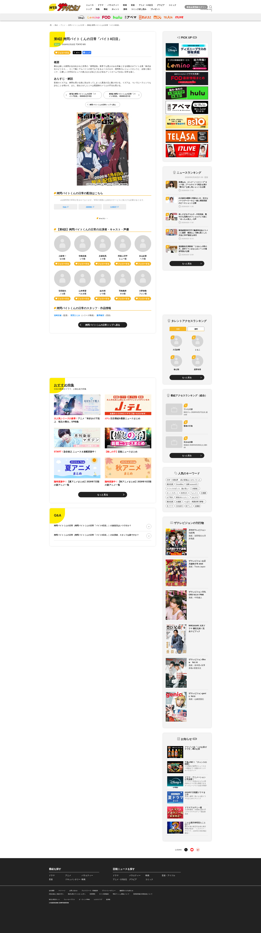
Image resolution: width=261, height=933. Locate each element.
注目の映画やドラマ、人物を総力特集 (70, 388)
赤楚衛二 (195, 488)
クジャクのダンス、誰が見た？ (178, 488)
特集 (98, 9)
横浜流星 (170, 484)
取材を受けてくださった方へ (77, 894)
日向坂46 (179, 506)
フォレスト (194, 493)
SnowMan (180, 484)
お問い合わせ (73, 890)
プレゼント (155, 9)
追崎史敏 (58, 315)
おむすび (195, 497)
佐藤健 (197, 506)
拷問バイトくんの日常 (76, 25)
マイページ (61, 890)
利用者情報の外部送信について (142, 894)
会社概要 (51, 890)
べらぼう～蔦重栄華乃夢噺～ (194, 501)
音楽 (133, 5)
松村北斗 (184, 493)
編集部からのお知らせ (126, 890)
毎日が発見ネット (54, 899)
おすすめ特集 (64, 385)
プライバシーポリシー (109, 890)
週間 (196, 329)
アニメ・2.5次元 (146, 5)
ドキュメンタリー (72, 879)
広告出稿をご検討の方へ (56, 894)
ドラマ (100, 5)
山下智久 (170, 497)
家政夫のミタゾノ (182, 497)
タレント (115, 9)
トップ (89, 9)
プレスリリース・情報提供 (90, 890)
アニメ (62, 25)
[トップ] (51, 25)
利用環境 (92, 894)
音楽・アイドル (168, 875)
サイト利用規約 (104, 894)
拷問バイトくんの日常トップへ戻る (102, 324)
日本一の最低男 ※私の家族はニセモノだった (183, 480)
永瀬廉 (203, 493)
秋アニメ (189, 506)
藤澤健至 (100, 315)
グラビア (161, 5)
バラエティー (113, 5)
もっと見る (102, 494)
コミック (172, 5)
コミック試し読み (138, 9)
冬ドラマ (170, 506)
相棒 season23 (192, 484)
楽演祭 (108, 899)
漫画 (125, 9)
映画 (125, 5)
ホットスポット (172, 493)
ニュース (90, 5)
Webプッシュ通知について (121, 894)
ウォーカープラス (69, 899)
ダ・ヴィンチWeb (84, 899)
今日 (178, 329)
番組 (106, 9)
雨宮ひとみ (75, 315)
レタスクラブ (98, 899)
